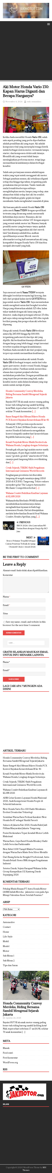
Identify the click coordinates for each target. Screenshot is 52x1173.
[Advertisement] (26, 54)
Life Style (8, 936)
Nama (6, 596)
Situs (5, 613)
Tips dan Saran (10, 965)
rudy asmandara (34, 101)
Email (6, 605)
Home (6, 931)
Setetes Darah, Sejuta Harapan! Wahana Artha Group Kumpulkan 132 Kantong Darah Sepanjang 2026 (25, 871)
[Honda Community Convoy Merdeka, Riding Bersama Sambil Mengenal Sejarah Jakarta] (26, 998)
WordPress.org (10, 1062)
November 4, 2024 (13, 101)
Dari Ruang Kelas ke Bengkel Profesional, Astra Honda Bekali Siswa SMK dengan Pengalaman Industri (26, 860)
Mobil (6, 941)
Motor (6, 951)
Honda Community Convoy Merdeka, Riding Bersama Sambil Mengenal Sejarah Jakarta (26, 394)
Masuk (6, 1048)
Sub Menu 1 (8, 955)
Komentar (8, 575)
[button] (48, 24)
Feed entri (8, 1052)
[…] (33, 411)
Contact (7, 927)
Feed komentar (10, 1057)
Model (6, 946)
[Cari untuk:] (26, 642)
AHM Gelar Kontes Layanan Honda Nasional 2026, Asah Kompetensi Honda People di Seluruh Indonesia (25, 801)
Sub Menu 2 (9, 960)
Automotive (9, 922)
